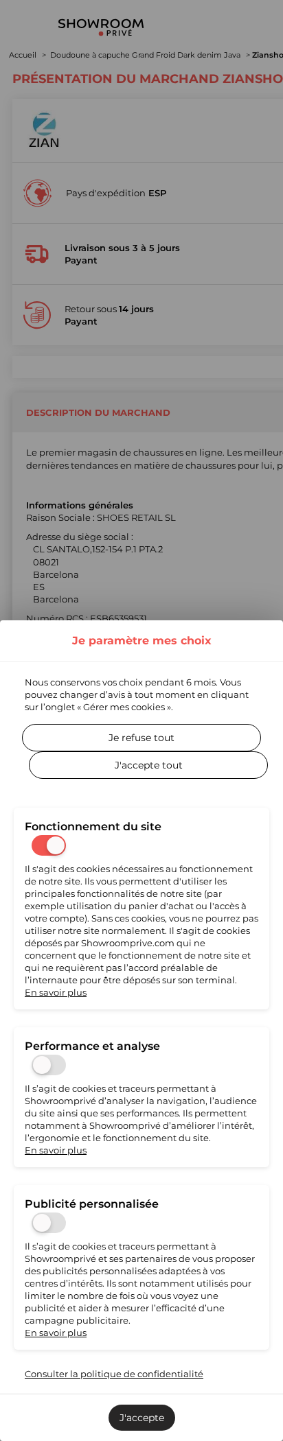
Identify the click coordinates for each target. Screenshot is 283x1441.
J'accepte (142, 1417)
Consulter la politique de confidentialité (114, 1373)
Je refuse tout (141, 737)
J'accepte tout (149, 765)
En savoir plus (56, 992)
